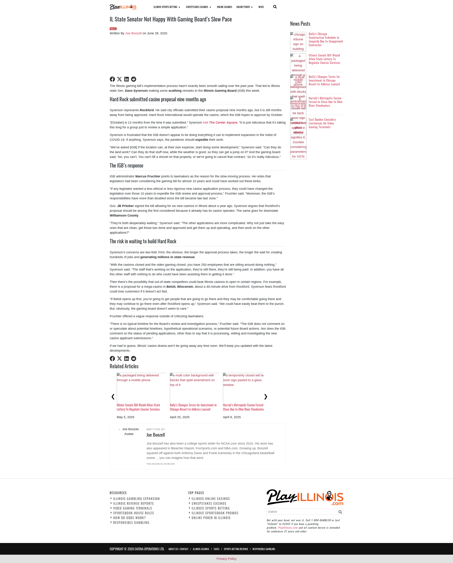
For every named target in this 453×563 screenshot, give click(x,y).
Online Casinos (224, 7)
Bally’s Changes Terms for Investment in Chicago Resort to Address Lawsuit (193, 407)
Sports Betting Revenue (236, 549)
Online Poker (243, 7)
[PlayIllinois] (127, 7)
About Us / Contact (178, 549)
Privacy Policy (226, 559)
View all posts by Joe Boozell (161, 464)
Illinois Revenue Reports (133, 503)
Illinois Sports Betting (165, 7)
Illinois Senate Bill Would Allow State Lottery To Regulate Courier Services (138, 407)
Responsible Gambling (131, 522)
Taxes (216, 549)
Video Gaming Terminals (132, 508)
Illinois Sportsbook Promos (215, 513)
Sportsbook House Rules (133, 513)
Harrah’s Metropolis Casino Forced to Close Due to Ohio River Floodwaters (244, 407)
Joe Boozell (133, 33)
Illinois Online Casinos (211, 498)
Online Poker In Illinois (211, 517)
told (220, 122)
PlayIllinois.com (288, 527)
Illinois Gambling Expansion (136, 498)
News (261, 7)
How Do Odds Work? (129, 517)
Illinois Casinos (201, 549)
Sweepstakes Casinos (197, 7)
